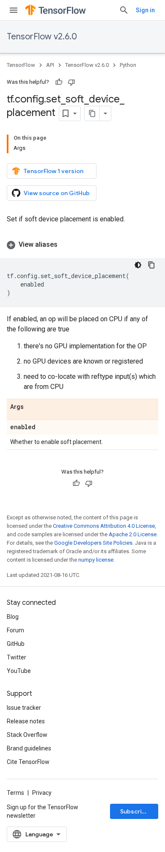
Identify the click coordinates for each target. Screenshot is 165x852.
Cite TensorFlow (28, 761)
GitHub (16, 643)
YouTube (19, 670)
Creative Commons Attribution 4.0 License (104, 526)
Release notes (26, 721)
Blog (13, 616)
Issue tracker (24, 707)
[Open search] (124, 10)
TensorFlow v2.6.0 (42, 36)
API (50, 65)
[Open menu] (13, 10)
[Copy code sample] (151, 265)
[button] (82, 245)
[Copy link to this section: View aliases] (66, 245)
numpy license (95, 560)
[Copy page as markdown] (92, 113)
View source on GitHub (57, 193)
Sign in (145, 10)
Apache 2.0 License (133, 534)
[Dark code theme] (138, 265)
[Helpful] (58, 82)
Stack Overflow (27, 734)
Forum (15, 630)
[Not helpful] (71, 82)
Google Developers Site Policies (93, 543)
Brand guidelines (29, 748)
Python (128, 65)
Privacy (42, 792)
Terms (15, 792)
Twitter (16, 657)
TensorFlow (21, 65)
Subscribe (134, 811)
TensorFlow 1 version (53, 171)
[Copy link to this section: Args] (32, 407)
